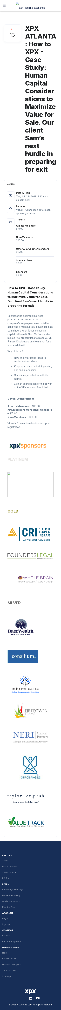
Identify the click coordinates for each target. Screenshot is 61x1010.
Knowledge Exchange (12, 889)
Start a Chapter (9, 872)
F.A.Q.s (5, 878)
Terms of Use (9, 970)
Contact (6, 935)
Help (4, 953)
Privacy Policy (9, 959)
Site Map (6, 976)
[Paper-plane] (23, 998)
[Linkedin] (30, 998)
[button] (4, 5)
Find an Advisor (9, 866)
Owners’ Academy (11, 895)
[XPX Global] (30, 5)
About (5, 861)
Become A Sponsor (11, 941)
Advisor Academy (11, 901)
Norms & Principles (11, 964)
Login (5, 918)
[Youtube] (38, 998)
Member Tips (8, 907)
